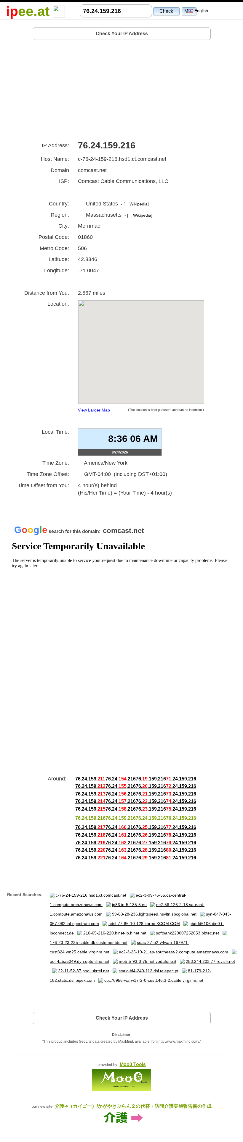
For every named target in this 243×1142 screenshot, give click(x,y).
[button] (166, 11)
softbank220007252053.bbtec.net (187, 933)
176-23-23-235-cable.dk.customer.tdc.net (88, 942)
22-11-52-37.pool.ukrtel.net (83, 970)
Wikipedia (138, 204)
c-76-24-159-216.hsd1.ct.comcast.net (91, 895)
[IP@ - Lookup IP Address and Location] (59, 11)
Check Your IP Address (122, 33)
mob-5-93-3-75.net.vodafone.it (147, 961)
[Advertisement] (122, 88)
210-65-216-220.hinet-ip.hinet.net (114, 933)
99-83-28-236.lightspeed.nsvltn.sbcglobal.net (154, 914)
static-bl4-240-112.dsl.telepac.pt (148, 970)
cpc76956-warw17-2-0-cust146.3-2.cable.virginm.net (153, 980)
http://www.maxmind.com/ (179, 1041)
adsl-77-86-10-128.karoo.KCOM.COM (144, 923)
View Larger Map (94, 410)
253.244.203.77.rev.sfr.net (210, 961)
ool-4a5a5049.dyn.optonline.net (79, 961)
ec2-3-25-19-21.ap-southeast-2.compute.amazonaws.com (173, 952)
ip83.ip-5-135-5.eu (129, 904)
